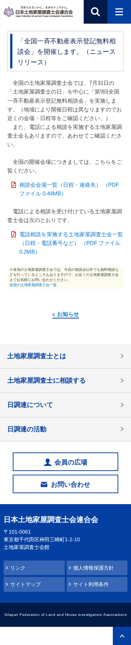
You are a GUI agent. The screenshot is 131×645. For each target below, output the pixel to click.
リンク (17, 568)
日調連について (30, 404)
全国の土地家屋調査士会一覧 (33, 285)
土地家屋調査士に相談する (46, 380)
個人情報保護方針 (93, 568)
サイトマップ (25, 584)
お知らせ (68, 314)
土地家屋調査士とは (36, 356)
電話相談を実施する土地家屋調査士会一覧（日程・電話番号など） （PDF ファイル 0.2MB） (71, 243)
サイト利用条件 (91, 584)
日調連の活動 (27, 429)
